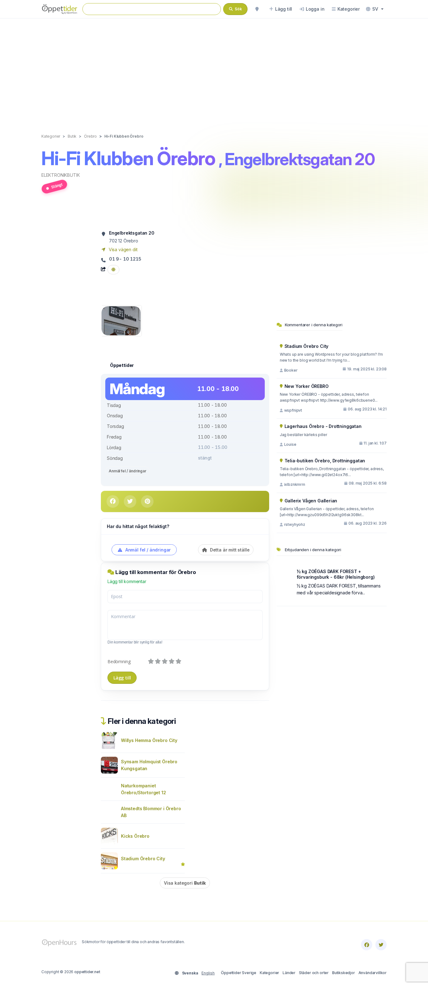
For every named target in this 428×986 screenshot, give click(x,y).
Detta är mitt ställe (229, 549)
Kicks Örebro (135, 836)
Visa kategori (185, 883)
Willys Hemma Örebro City (149, 740)
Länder (289, 972)
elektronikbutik (60, 175)
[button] (375, 9)
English (208, 973)
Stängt (56, 185)
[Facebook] (366, 944)
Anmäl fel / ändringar (127, 471)
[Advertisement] (214, 69)
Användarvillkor (372, 972)
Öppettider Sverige (238, 972)
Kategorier (269, 972)
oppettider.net (87, 971)
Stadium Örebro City (143, 858)
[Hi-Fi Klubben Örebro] (121, 320)
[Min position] (257, 9)
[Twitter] (381, 944)
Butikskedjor (343, 972)
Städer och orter (314, 972)
